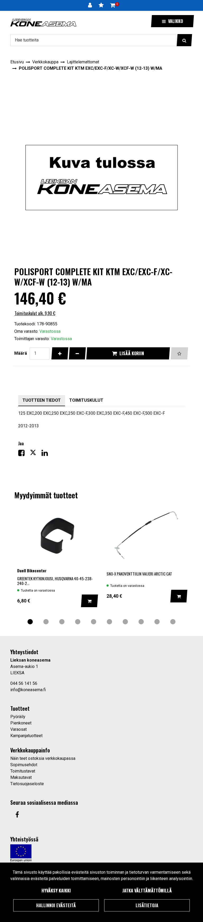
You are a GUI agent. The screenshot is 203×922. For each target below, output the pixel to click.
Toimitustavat (22, 771)
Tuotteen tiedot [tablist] (41, 400)
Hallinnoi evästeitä (56, 905)
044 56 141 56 (23, 683)
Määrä (20, 353)
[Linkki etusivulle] (43, 22)
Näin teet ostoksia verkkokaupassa (42, 758)
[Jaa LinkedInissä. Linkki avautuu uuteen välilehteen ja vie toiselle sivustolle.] (46, 454)
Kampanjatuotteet (26, 735)
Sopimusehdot (23, 764)
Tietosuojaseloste (27, 783)
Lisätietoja (147, 905)
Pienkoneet (20, 723)
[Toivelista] (102, 5)
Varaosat (18, 729)
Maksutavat (21, 777)
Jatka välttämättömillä (147, 890)
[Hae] (184, 40)
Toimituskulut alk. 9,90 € (35, 313)
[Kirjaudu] (90, 5)
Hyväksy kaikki (56, 890)
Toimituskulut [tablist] (86, 400)
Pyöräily (17, 716)
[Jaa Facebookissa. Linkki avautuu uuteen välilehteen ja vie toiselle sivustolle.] (24, 454)
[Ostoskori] (112, 5)
